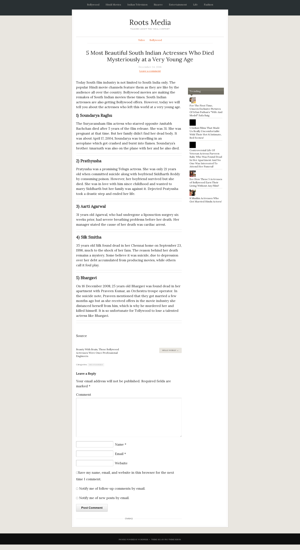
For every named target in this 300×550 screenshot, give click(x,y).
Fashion (208, 4)
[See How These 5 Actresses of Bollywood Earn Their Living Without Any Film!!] (193, 175)
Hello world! (169, 350)
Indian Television (137, 4)
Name (120, 444)
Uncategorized (96, 365)
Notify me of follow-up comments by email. (112, 488)
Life (195, 4)
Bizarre (158, 4)
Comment (83, 394)
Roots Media (150, 22)
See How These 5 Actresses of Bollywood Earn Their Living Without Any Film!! (206, 182)
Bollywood (93, 4)
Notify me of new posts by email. (104, 498)
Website (121, 463)
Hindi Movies (113, 4)
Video (141, 40)
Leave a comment (150, 71)
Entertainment (178, 4)
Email (120, 454)
